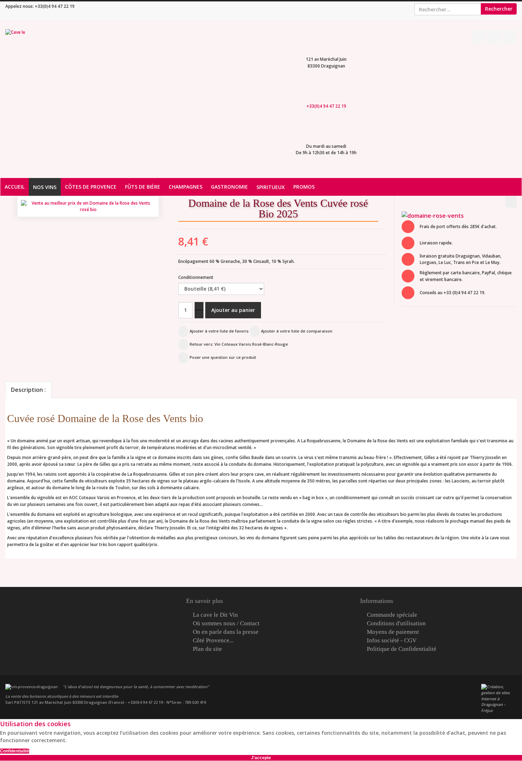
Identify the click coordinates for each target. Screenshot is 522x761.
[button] (390, 218)
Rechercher (498, 8)
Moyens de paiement (393, 632)
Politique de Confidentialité (401, 649)
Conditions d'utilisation (396, 623)
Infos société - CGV (392, 640)
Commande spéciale (392, 615)
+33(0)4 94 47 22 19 (55, 6)
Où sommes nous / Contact (226, 623)
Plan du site (207, 649)
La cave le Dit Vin (215, 615)
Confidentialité (14, 751)
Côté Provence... (213, 640)
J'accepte (261, 757)
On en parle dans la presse (226, 632)
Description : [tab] (28, 390)
